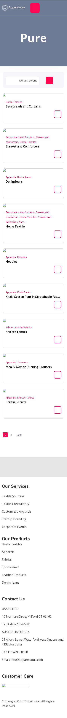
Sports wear (10, 567)
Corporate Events (14, 527)
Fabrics (10, 327)
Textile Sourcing (13, 496)
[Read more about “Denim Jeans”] (57, 189)
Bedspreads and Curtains (23, 106)
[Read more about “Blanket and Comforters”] (57, 154)
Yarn (21, 222)
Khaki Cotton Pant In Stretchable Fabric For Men (33, 297)
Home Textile (15, 226)
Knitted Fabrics (23, 327)
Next (19, 435)
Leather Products (14, 575)
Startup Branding (14, 519)
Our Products (16, 539)
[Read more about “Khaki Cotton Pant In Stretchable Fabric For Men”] (57, 304)
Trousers (22, 362)
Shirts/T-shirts (25, 397)
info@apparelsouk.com (27, 660)
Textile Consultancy (15, 504)
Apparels (11, 177)
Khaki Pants (24, 292)
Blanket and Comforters (22, 146)
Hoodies (22, 257)
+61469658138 (18, 652)
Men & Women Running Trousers (29, 367)
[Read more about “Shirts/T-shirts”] (57, 410)
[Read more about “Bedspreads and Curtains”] (57, 114)
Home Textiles (14, 102)
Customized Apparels (16, 511)
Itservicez (34, 701)
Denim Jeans (24, 177)
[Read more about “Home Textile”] (57, 234)
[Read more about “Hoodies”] (57, 269)
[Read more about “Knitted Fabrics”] (57, 339)
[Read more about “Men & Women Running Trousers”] (57, 375)
